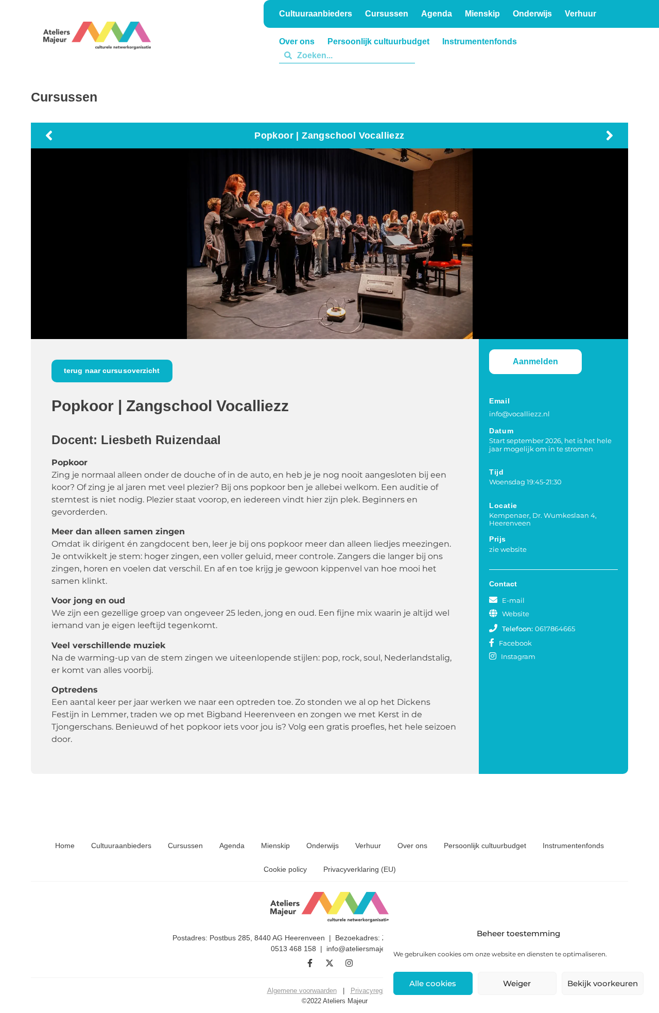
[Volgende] (474, 135)
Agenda (232, 845)
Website (515, 614)
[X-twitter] (329, 963)
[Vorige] (185, 135)
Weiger (517, 983)
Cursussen (185, 845)
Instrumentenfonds (573, 845)
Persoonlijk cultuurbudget (485, 845)
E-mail (513, 600)
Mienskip (275, 845)
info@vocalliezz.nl (519, 414)
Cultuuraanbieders (121, 845)
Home (65, 845)
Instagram (518, 656)
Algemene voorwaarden (302, 990)
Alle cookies (432, 983)
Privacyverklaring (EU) (359, 869)
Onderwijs (434, 55)
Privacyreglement (377, 990)
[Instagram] (349, 963)
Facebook (515, 643)
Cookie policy (285, 869)
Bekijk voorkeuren (602, 983)
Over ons (412, 845)
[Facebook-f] (310, 963)
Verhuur (482, 55)
